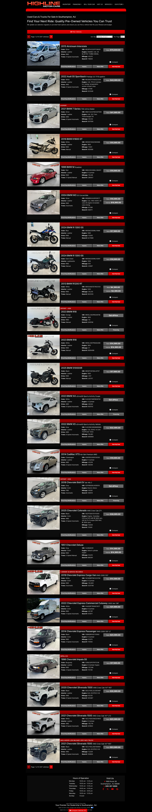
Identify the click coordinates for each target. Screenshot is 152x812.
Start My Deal (116, 66)
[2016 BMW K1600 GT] (43, 146)
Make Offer (100, 66)
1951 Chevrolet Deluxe (72, 545)
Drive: (63, 54)
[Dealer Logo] (43, 4)
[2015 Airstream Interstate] (43, 53)
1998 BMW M (71, 167)
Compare (115, 62)
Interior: (64, 52)
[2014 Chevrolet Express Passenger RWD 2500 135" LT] (43, 638)
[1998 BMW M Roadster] (43, 174)
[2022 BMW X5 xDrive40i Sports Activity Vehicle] (43, 431)
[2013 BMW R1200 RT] (43, 291)
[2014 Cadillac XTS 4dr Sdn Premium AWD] (43, 461)
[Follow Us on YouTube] (112, 789)
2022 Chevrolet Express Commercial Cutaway (90, 603)
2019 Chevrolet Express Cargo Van (84, 575)
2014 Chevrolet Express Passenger (86, 631)
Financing (116, 330)
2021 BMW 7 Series (78, 109)
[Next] (51, 36)
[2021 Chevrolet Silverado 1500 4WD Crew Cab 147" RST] (43, 750)
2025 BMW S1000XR (71, 368)
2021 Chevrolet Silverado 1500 (86, 715)
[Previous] (28, 36)
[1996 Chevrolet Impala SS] (43, 666)
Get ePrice (113, 315)
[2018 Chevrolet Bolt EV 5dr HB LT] (43, 489)
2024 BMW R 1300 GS (72, 227)
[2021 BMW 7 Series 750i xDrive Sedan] (43, 116)
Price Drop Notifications (68, 66)
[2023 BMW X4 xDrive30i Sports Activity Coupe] (43, 403)
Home (67, 803)
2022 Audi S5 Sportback (83, 76)
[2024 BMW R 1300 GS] (43, 234)
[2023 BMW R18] (43, 319)
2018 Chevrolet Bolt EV (76, 482)
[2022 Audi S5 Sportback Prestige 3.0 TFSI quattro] (43, 83)
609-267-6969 (111, 786)
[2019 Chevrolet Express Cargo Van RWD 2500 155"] (43, 582)
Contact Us (76, 803)
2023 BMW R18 (69, 311)
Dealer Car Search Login (64, 807)
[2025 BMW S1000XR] (43, 375)
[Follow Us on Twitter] (107, 789)
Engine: (84, 52)
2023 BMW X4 (80, 396)
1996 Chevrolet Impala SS (74, 659)
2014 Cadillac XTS (79, 454)
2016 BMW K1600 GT (72, 139)
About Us (71, 803)
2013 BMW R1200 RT (71, 283)
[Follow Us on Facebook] (103, 789)
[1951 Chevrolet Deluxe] (43, 552)
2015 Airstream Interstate (74, 46)
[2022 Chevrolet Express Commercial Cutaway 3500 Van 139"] (43, 610)
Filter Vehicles (77, 32)
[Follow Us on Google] (117, 789)
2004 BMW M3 (74, 195)
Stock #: (84, 59)
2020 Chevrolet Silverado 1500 (86, 687)
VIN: (83, 49)
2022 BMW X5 (81, 424)
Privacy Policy (83, 803)
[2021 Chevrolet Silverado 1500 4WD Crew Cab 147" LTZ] (43, 722)
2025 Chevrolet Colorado (81, 510)
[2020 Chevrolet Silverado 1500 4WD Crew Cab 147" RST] (43, 694)
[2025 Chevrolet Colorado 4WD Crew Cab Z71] (43, 517)
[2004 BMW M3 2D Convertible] (43, 202)
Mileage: (85, 56)
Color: (63, 49)
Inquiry (84, 66)
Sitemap (78, 807)
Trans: (63, 57)
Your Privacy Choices (85, 807)
